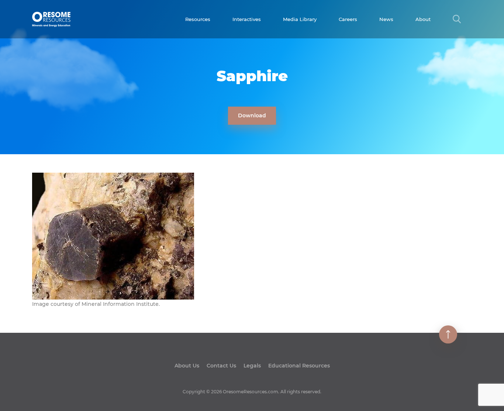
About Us (187, 365)
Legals (252, 365)
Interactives (246, 19)
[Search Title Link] (457, 19)
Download (252, 115)
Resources (197, 19)
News (386, 19)
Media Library (300, 19)
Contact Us (221, 365)
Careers (348, 19)
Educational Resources (299, 365)
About (423, 19)
